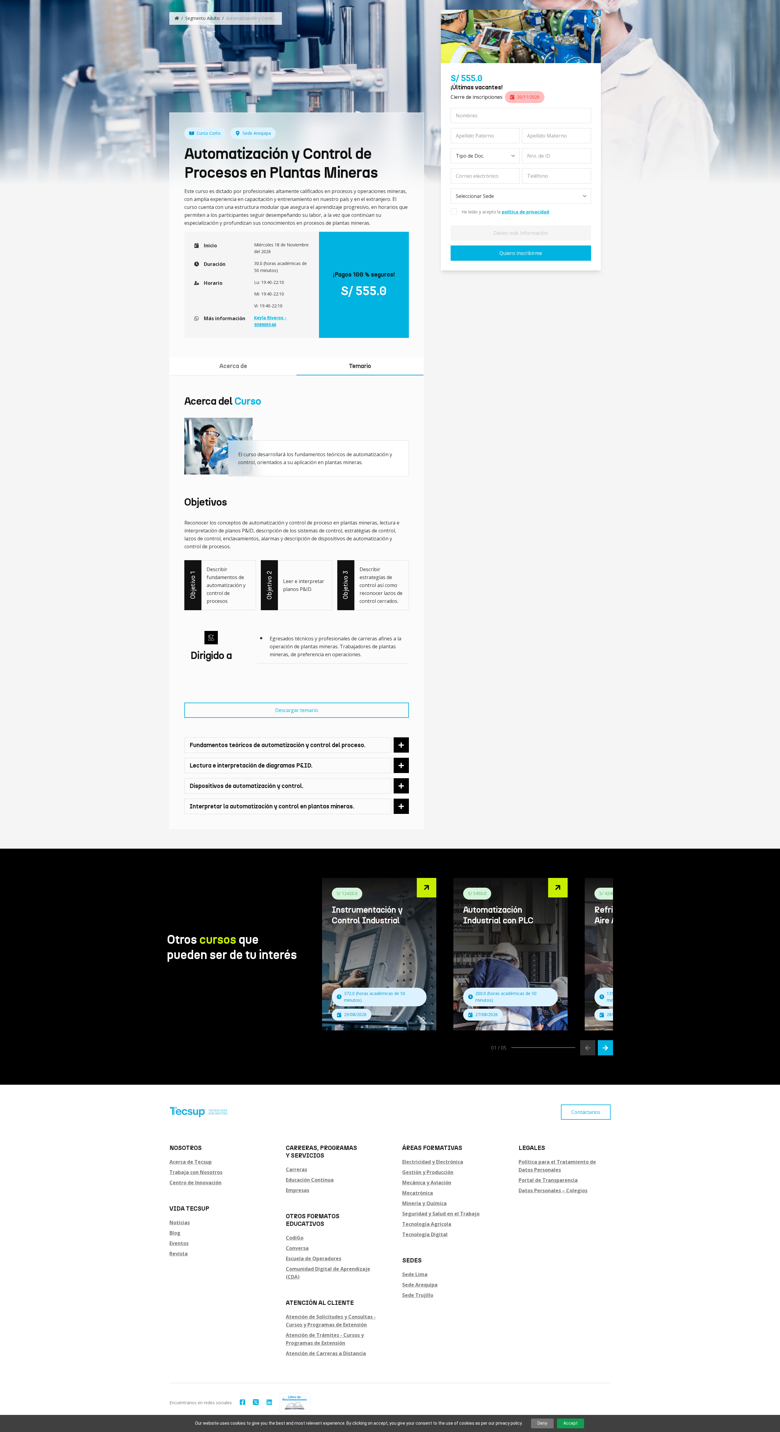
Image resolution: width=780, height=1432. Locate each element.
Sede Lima (414, 1274)
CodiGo (294, 1237)
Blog (174, 1233)
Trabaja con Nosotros (195, 1172)
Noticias (179, 1222)
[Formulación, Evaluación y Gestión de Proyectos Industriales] (379, 954)
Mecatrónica (417, 1193)
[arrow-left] (587, 1047)
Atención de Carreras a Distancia (326, 1353)
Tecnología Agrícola (426, 1224)
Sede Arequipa (420, 1284)
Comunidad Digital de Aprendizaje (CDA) (328, 1273)
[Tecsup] (198, 1112)
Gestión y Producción (427, 1172)
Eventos (179, 1243)
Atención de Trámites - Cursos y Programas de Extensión (325, 1339)
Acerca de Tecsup (190, 1161)
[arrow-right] (605, 1047)
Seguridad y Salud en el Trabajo (441, 1213)
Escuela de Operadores (313, 1258)
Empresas (297, 1190)
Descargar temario (296, 710)
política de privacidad (525, 212)
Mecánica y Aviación (426, 1182)
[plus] (401, 745)
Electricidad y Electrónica (432, 1161)
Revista (178, 1253)
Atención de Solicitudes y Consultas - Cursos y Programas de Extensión (331, 1320)
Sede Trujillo (417, 1295)
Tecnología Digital (425, 1234)
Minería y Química (424, 1203)
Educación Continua (310, 1179)
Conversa (297, 1248)
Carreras (296, 1169)
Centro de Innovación (195, 1182)
